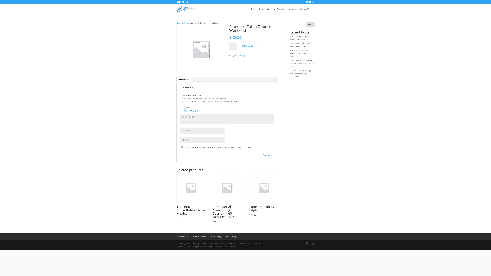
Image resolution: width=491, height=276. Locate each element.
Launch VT (304, 9)
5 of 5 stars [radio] (196, 110)
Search (310, 24)
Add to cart (248, 45)
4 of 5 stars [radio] (192, 110)
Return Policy (215, 236)
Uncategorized (244, 55)
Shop (261, 9)
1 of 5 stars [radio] (181, 110)
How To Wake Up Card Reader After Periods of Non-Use (302, 53)
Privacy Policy (182, 236)
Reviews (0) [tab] (184, 79)
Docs (253, 9)
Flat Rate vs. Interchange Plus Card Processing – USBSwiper (300, 73)
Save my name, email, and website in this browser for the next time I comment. (217, 147)
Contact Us (292, 9)
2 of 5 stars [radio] (185, 110)
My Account (279, 9)
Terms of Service (199, 236)
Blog (268, 9)
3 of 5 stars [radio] (189, 110)
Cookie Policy (230, 236)
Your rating (186, 107)
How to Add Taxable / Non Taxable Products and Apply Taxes (302, 63)
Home (178, 23)
